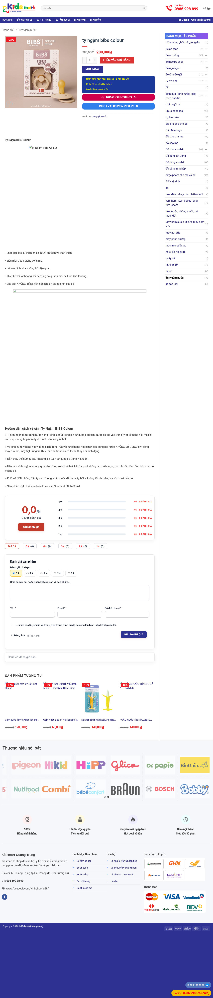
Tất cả (12, 546)
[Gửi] (144, 8)
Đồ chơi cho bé (24, 20)
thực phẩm (172, 264)
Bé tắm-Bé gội (63, 20)
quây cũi (171, 258)
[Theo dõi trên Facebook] (4, 897)
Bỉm (168, 87)
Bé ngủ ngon (173, 68)
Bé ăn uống (96, 20)
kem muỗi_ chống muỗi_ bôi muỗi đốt (182, 213)
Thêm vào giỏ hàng (116, 60)
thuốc (169, 271)
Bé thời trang (44, 20)
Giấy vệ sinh (173, 181)
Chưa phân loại (175, 111)
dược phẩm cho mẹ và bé (180, 175)
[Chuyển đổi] (206, 49)
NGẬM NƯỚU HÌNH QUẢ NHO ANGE (135, 720)
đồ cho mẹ (172, 143)
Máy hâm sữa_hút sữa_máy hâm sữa (185, 224)
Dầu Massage (174, 130)
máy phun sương (176, 239)
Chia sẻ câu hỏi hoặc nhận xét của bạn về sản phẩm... (40, 582)
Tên (13, 608)
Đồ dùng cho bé (175, 162)
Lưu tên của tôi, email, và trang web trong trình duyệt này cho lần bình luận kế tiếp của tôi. (66, 625)
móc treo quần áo (176, 245)
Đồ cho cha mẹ (174, 136)
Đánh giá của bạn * (20, 567)
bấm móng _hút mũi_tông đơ (183, 42)
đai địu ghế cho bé (176, 123)
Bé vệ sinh (7, 20)
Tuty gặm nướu (27, 30)
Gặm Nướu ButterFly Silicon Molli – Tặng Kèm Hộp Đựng (60, 720)
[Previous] (5, 708)
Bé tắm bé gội (84, 861)
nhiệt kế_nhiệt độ (176, 251)
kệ (167, 187)
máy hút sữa (173, 232)
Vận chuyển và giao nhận (124, 867)
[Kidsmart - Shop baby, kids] (19, 8)
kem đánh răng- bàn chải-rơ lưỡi (184, 194)
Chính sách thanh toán (122, 874)
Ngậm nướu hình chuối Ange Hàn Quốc (98, 720)
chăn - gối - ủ (173, 104)
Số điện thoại (113, 608)
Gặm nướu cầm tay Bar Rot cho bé (21, 720)
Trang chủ (8, 30)
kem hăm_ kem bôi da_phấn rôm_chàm (182, 203)
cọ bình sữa (172, 117)
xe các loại (172, 284)
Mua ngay (93, 69)
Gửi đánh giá (31, 526)
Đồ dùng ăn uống (176, 155)
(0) (30, 546)
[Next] (154, 708)
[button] (207, 8)
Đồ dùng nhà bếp (176, 168)
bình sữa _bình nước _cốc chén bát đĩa (181, 96)
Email (61, 608)
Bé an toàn (80, 20)
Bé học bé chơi (174, 61)
